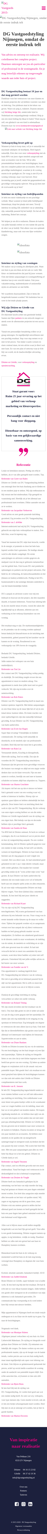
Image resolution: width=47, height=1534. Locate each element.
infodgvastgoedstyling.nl (23, 1478)
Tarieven (23, 1495)
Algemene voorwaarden (23, 1526)
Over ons (23, 1487)
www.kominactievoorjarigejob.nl (29, 126)
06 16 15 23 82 (29, 1470)
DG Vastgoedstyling (29, 1522)
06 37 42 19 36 (29, 1473)
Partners (23, 1491)
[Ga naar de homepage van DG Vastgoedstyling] (7, 7)
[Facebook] (17, 1504)
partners (18, 318)
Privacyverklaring (23, 1530)
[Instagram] (23, 1504)
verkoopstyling (33, 153)
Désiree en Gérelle (9, 362)
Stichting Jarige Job (13, 112)
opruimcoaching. (8, 365)
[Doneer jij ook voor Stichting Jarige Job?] (23, 129)
